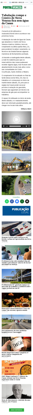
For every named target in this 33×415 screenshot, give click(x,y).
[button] (25, 7)
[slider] (15, 126)
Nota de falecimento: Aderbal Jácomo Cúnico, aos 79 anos (16, 401)
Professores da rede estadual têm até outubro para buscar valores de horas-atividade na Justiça (16, 262)
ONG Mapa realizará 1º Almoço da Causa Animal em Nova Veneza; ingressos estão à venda (15, 378)
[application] (16, 119)
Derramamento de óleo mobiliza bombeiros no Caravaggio (14, 331)
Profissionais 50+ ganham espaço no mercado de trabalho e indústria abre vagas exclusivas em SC (16, 286)
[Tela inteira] (29, 126)
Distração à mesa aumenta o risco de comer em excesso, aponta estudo (16, 309)
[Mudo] (26, 126)
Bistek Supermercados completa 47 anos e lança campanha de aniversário (15, 354)
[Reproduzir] (4, 126)
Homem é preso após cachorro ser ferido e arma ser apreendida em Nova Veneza (16, 239)
